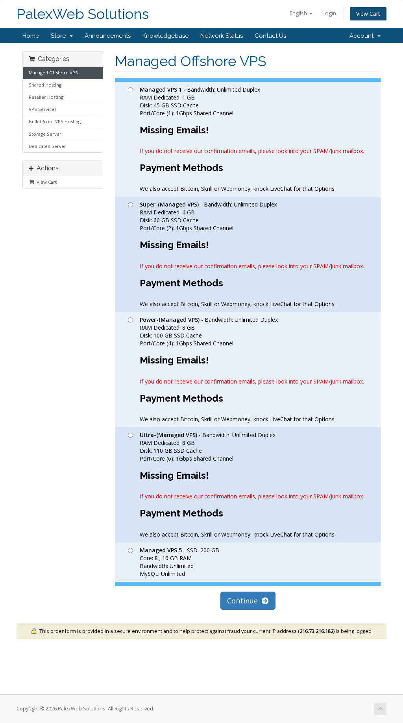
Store (60, 35)
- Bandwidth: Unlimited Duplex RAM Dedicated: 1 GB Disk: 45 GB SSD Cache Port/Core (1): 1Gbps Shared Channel (252, 139)
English (299, 13)
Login (329, 13)
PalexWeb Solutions (83, 14)
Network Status (221, 35)
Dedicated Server (47, 146)
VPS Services (42, 109)
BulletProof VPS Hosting (55, 121)
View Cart (368, 13)
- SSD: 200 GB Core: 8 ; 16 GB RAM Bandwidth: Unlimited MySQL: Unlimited (179, 561)
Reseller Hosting (46, 97)
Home (30, 35)
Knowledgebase (165, 35)
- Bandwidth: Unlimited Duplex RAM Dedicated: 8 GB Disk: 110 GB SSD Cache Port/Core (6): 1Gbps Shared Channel (252, 484)
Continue (244, 600)
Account (363, 35)
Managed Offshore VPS (53, 73)
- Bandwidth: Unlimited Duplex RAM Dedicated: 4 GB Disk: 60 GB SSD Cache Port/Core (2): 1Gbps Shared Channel (252, 254)
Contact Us (270, 35)
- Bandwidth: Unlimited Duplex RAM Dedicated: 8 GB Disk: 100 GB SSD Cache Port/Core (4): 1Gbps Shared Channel (252, 369)
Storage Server (45, 134)
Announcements (108, 35)
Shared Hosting (45, 85)
